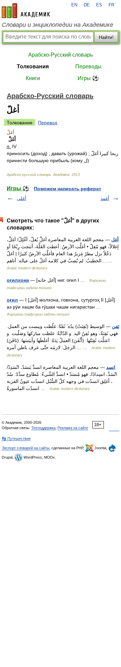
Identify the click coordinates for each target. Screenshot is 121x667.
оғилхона (18, 280)
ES (99, 5)
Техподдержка (43, 428)
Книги (33, 78)
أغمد (104, 198)
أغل (115, 239)
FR (111, 5)
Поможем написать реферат (67, 188)
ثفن (115, 326)
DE (87, 5)
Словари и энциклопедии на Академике (57, 24)
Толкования (33, 66)
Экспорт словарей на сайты (25, 448)
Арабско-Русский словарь (60, 55)
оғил (12, 300)
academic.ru (26, 10)
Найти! (106, 37)
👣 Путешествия (16, 439)
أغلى (21, 198)
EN (74, 5)
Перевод (47, 122)
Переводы (88, 66)
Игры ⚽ (88, 78)
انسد (110, 367)
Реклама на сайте (72, 428)
